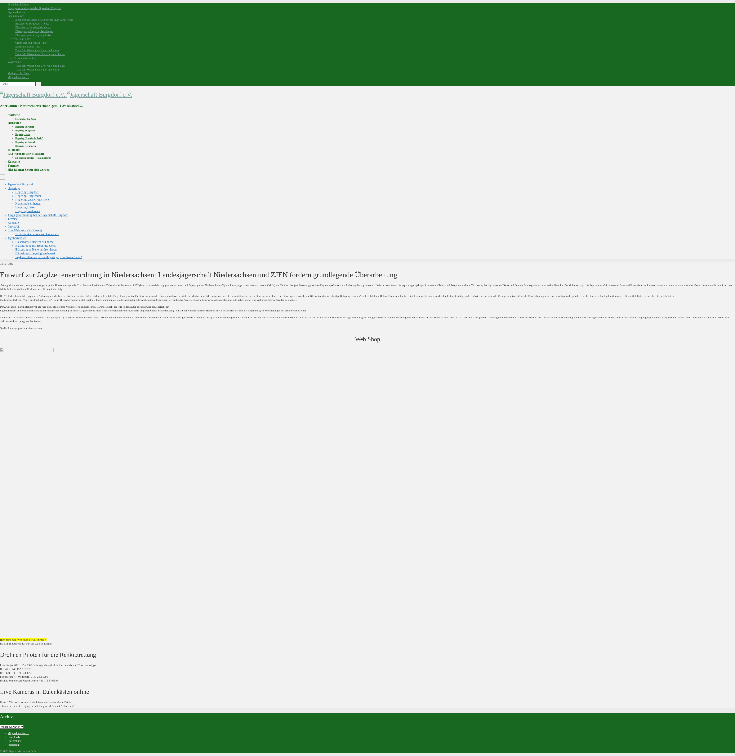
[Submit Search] (38, 84)
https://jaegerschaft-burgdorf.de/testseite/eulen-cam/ (46, 706)
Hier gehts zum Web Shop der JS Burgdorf (23, 639)
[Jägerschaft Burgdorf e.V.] (367, 94)
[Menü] (2, 176)
